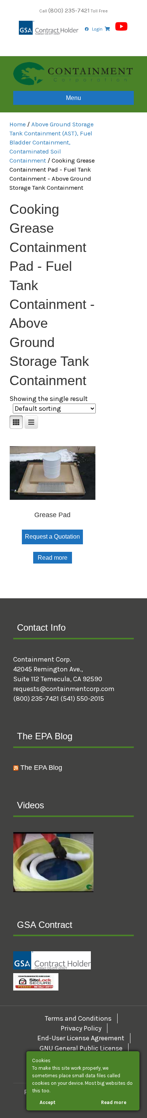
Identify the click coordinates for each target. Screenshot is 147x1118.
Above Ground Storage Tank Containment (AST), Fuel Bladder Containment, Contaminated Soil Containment (51, 142)
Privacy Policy (81, 1028)
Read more (52, 557)
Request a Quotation (52, 536)
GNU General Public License (81, 1048)
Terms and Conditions (78, 1018)
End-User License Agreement (80, 1038)
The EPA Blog (41, 767)
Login (97, 29)
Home (17, 124)
